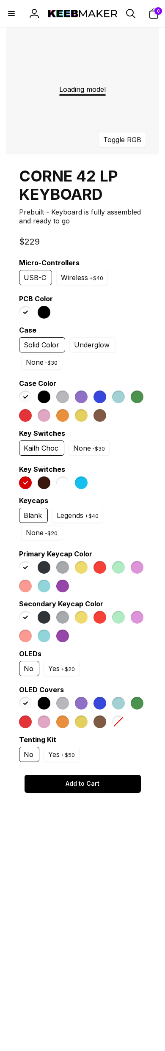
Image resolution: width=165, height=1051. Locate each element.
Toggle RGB (122, 139)
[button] (11, 13)
